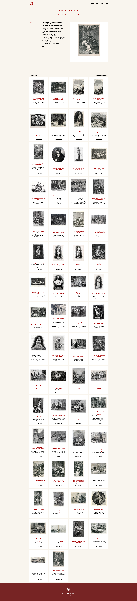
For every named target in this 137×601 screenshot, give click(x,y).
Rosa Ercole (34, 353)
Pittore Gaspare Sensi (57, 171)
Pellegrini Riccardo (56, 510)
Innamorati (37, 389)
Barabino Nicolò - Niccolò (36, 324)
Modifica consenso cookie (74, 596)
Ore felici (77, 389)
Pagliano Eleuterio (76, 98)
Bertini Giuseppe (36, 509)
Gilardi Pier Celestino (96, 355)
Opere (101, 3)
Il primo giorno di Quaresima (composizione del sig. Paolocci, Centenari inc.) (79, 235)
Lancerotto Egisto (36, 416)
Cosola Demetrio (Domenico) (58, 387)
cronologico (99, 75)
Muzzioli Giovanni (56, 195)
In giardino (77, 483)
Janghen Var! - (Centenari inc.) (78, 295)
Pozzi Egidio (74, 451)
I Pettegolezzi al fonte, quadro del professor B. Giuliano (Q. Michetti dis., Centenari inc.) (38, 102)
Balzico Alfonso (35, 198)
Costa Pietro (34, 480)
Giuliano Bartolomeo (36, 98)
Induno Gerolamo (56, 132)
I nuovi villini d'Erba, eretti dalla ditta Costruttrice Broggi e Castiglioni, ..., (99, 482)
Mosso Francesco (36, 133)
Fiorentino (79, 131)
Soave (39, 198)
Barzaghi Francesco (56, 264)
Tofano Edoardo (55, 355)
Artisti (97, 3)
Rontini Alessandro (56, 570)
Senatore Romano (57, 296)
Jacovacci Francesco (36, 292)
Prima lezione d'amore (77, 171)
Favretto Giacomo (96, 387)
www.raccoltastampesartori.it (55, 25)
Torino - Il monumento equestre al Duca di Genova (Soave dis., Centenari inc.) (38, 202)
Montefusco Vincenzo (76, 418)
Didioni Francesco (56, 480)
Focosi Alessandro (56, 98)
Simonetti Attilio (96, 167)
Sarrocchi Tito (94, 293)
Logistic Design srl (70, 598)
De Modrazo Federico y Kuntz (58, 168)
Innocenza (57, 267)
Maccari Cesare (76, 356)
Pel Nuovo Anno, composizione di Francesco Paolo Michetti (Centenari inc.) (79, 326)
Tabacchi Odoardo (96, 411)
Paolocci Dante (76, 231)
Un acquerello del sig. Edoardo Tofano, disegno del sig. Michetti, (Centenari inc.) (58, 359)
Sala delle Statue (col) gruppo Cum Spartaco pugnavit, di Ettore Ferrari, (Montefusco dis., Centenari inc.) (38, 451)
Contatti (106, 3)
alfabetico (105, 75)
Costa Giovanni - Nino (76, 387)
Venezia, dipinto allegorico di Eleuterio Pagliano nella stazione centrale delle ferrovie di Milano (78, 102)
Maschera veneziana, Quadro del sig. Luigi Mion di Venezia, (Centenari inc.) (38, 266)
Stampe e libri (97, 389)
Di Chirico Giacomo (36, 230)
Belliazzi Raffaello (96, 323)
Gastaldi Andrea (95, 198)
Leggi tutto (43, 46)
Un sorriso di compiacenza (77, 267)
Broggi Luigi (94, 479)
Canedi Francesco (58, 100)
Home (92, 3)
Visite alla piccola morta (57, 389)
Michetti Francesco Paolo (76, 322)
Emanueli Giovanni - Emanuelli (78, 264)
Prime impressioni (57, 483)
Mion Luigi (34, 263)
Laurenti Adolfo (56, 293)
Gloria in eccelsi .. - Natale (57, 513)
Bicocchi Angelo (60, 481)
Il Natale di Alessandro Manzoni (78, 512)
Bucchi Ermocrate (76, 540)
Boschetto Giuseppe (96, 231)
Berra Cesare (75, 168)
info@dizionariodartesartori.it (74, 595)
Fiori (77, 544)
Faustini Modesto (36, 163)
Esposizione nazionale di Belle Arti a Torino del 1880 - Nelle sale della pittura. (58, 452)
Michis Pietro (54, 415)
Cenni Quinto (81, 168)
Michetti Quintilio (101, 168)
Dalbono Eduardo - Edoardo (58, 318)
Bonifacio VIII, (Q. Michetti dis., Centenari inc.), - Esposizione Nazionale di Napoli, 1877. (98, 202)
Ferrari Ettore (35, 447)
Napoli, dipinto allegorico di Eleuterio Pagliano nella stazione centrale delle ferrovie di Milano (99, 102)
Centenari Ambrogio (40, 99)
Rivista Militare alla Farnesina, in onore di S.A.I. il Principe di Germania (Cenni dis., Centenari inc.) (38, 574)
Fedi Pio (74, 130)
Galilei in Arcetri (37, 327)
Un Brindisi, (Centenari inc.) (77, 420)
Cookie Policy (66, 596)
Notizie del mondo (38, 136)
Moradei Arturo (96, 263)
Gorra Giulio (94, 132)
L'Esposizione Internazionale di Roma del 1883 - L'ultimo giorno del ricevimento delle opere (99, 543)
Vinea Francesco (56, 232)
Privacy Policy (60, 596)
